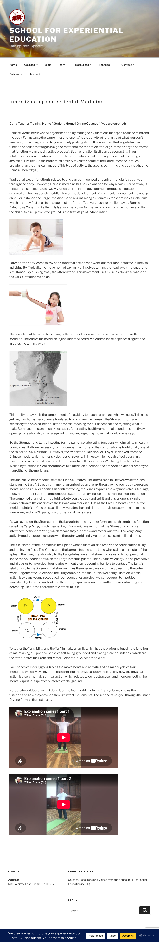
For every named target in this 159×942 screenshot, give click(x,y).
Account (34, 74)
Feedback (105, 64)
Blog (48, 64)
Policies (14, 74)
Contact (126, 64)
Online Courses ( (88, 123)
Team (61, 64)
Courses (29, 64)
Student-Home (64, 123)
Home (13, 64)
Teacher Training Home (34, 123)
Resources (82, 64)
